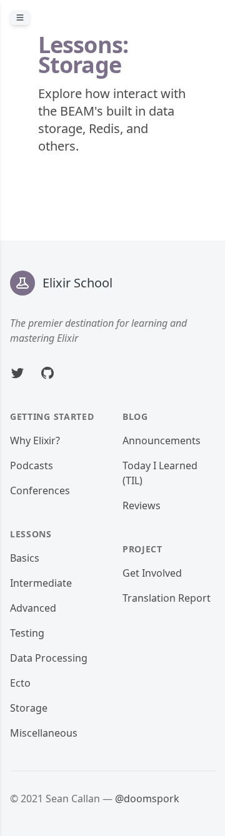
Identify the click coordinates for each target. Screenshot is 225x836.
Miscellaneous (44, 733)
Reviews (141, 505)
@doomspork (147, 798)
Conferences (40, 490)
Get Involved (152, 573)
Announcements (161, 440)
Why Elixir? (35, 440)
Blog (135, 416)
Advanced (33, 608)
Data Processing (49, 658)
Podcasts (31, 465)
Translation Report (166, 598)
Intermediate (41, 583)
